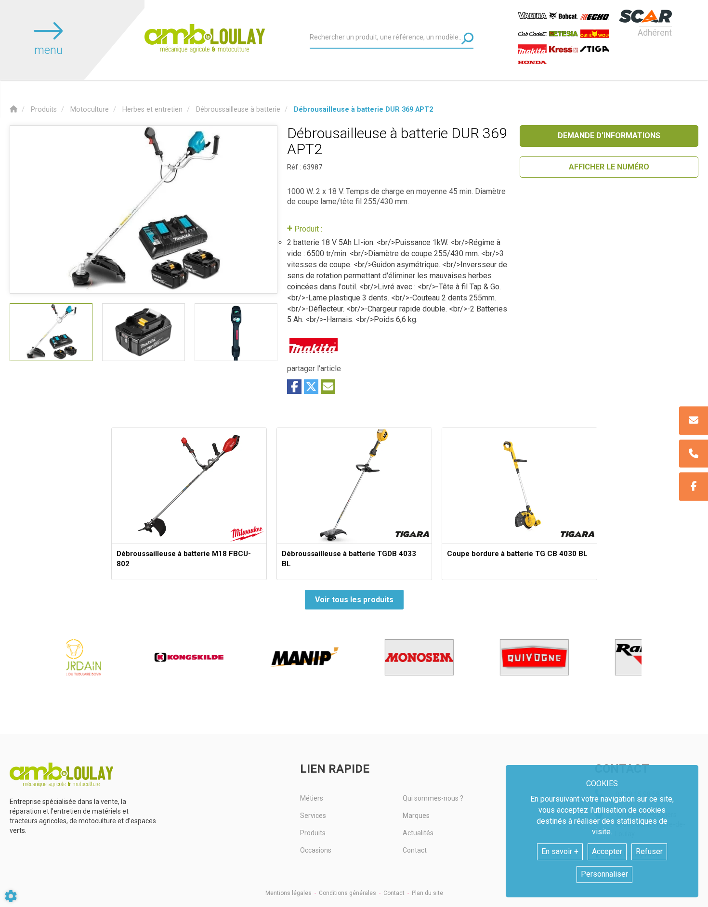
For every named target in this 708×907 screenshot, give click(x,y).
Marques (416, 815)
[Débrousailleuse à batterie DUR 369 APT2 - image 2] (143, 332)
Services (313, 815)
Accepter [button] (607, 851)
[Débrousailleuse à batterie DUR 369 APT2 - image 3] (236, 332)
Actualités (418, 833)
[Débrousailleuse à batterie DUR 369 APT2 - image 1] (51, 332)
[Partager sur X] (311, 386)
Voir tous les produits (354, 599)
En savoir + (559, 851)
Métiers (311, 798)
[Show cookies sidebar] (11, 896)
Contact (415, 850)
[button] (363, 109)
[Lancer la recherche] (467, 38)
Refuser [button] (649, 851)
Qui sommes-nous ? (433, 798)
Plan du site (427, 893)
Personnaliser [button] (604, 874)
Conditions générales (347, 893)
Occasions (315, 850)
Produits (313, 833)
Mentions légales (288, 893)
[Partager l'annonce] (328, 386)
